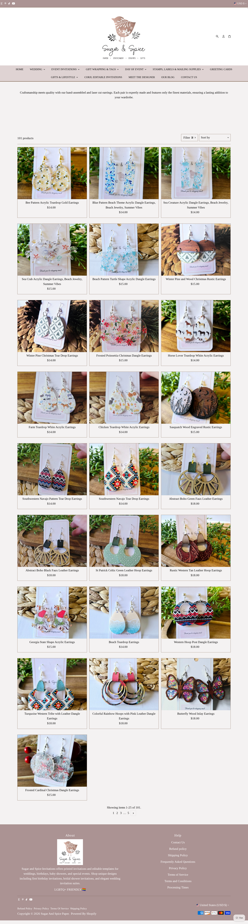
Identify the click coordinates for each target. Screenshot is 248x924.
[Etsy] (1, 3)
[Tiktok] (9, 3)
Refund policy (178, 849)
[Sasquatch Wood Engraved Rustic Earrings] (195, 398)
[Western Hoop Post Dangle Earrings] (195, 613)
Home (19, 69)
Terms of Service (178, 874)
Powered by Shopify (83, 913)
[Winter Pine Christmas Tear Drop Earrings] (52, 326)
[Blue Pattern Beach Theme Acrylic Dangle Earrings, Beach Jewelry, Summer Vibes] (124, 173)
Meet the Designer (142, 77)
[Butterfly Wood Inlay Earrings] (195, 684)
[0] (229, 36)
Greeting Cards (221, 69)
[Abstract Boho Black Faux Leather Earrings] (52, 541)
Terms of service (59, 908)
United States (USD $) (213, 905)
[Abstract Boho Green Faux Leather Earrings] (195, 469)
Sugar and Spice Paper (55, 913)
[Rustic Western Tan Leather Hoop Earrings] (195, 541)
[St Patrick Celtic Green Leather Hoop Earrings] (124, 541)
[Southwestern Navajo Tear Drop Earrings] (124, 469)
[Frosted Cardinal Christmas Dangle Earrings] (52, 761)
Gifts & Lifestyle (63, 77)
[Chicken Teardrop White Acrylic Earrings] (124, 398)
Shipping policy (78, 908)
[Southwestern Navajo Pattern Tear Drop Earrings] (52, 469)
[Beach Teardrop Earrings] (124, 613)
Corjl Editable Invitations (103, 77)
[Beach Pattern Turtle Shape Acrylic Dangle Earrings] (124, 250)
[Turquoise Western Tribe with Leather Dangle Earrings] (52, 684)
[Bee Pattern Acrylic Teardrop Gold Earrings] (52, 173)
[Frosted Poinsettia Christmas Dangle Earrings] (124, 326)
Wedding (36, 69)
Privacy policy (41, 908)
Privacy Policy (178, 868)
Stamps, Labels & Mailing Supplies (177, 69)
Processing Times (178, 887)
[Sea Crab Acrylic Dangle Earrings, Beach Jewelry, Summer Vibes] (52, 250)
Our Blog (168, 77)
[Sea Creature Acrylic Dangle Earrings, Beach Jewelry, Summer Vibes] (195, 173)
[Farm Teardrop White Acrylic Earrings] (52, 398)
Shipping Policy (178, 855)
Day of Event (134, 69)
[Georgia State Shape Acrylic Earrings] (52, 613)
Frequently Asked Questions (178, 861)
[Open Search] (217, 36)
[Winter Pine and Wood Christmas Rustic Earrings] (195, 250)
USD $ (240, 3)
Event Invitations (64, 69)
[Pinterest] (5, 3)
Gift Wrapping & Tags (101, 69)
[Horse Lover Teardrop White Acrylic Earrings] (195, 326)
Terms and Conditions (177, 881)
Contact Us (189, 77)
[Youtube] (13, 3)
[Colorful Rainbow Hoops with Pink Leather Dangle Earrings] (124, 684)
